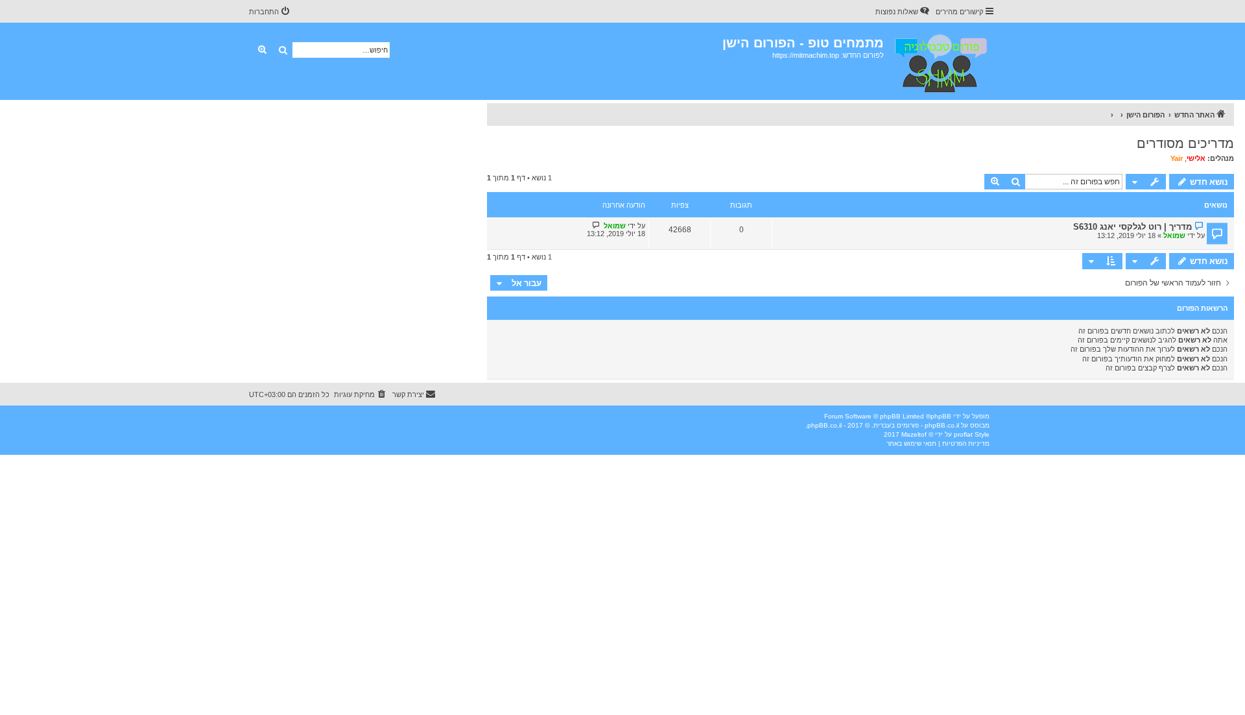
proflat (963, 434)
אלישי (1196, 158)
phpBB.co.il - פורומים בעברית (916, 425)
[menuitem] (903, 11)
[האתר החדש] (940, 61)
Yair (1176, 158)
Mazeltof (914, 434)
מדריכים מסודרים (1185, 143)
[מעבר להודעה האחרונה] (596, 225)
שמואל (1174, 235)
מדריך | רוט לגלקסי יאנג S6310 (1132, 227)
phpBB (941, 416)
